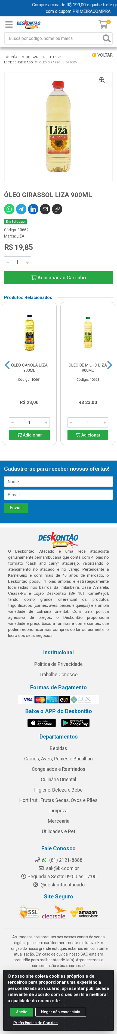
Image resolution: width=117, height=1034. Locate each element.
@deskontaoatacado (62, 884)
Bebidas (58, 748)
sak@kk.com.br (62, 868)
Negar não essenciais (60, 1012)
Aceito (21, 1012)
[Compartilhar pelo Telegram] (21, 209)
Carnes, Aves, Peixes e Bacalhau (58, 758)
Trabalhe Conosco (58, 674)
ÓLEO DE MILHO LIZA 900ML (88, 368)
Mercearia (58, 821)
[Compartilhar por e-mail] (45, 209)
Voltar (104, 55)
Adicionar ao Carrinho (61, 277)
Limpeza (58, 810)
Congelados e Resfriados (58, 769)
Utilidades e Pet (58, 831)
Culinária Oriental (58, 779)
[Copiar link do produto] (57, 209)
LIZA (20, 236)
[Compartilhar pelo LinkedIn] (33, 209)
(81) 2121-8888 (65, 860)
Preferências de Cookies (35, 1023)
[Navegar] (7, 365)
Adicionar (32, 435)
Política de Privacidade (58, 664)
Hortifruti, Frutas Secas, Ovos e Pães (58, 800)
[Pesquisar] (106, 38)
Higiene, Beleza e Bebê (58, 790)
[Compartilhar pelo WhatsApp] (9, 209)
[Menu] (9, 25)
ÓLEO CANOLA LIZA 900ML (29, 368)
